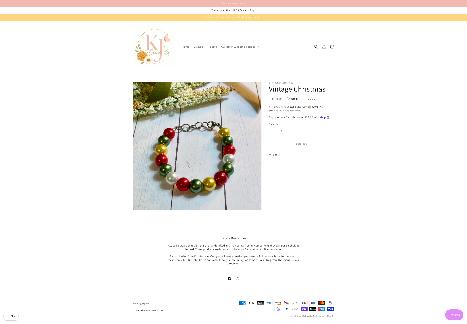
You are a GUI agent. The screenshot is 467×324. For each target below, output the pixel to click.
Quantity (273, 124)
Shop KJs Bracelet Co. (306, 316)
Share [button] (276, 154)
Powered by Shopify (325, 316)
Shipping (273, 110)
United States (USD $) (147, 310)
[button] (200, 47)
